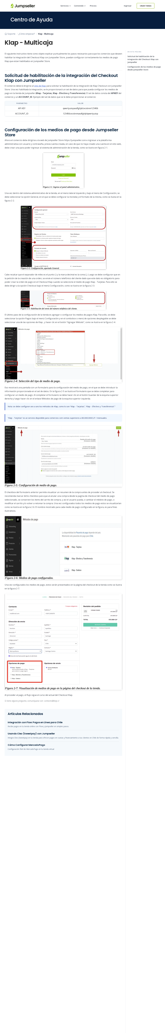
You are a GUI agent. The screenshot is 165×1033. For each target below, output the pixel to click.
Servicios (64, 6)
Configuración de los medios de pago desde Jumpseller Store (144, 68)
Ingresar (127, 6)
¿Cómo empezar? (26, 33)
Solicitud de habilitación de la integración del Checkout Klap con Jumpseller (142, 59)
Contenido (79, 6)
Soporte (11, 33)
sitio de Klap (40, 85)
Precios (93, 6)
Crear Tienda (145, 6)
